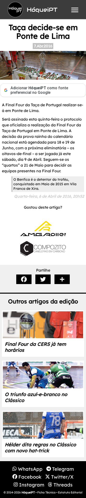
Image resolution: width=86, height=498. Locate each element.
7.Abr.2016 (43, 46)
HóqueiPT (28, 492)
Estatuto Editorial (70, 492)
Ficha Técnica (46, 492)
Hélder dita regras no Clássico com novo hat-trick (40, 447)
